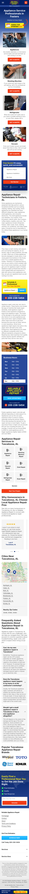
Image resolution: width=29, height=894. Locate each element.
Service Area (6, 856)
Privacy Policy (6, 826)
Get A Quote (14, 59)
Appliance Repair (12, 169)
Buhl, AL (6, 590)
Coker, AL (6, 588)
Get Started (14, 182)
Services (5, 849)
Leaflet (25, 582)
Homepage (5, 816)
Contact (4, 818)
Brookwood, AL (8, 596)
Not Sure (9, 177)
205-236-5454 (16, 298)
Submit (22, 290)
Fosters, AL (7, 598)
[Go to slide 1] (10, 551)
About (3, 821)
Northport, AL (7, 585)
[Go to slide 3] (16, 551)
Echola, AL (6, 603)
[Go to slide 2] (13, 551)
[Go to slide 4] (18, 551)
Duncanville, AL (8, 601)
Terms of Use (19, 885)
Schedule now (14, 838)
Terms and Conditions (9, 823)
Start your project (14, 491)
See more (14, 485)
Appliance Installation (13, 173)
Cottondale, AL (8, 593)
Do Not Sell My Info (10, 885)
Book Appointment (14, 398)
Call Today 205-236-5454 (11, 842)
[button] (14, 572)
